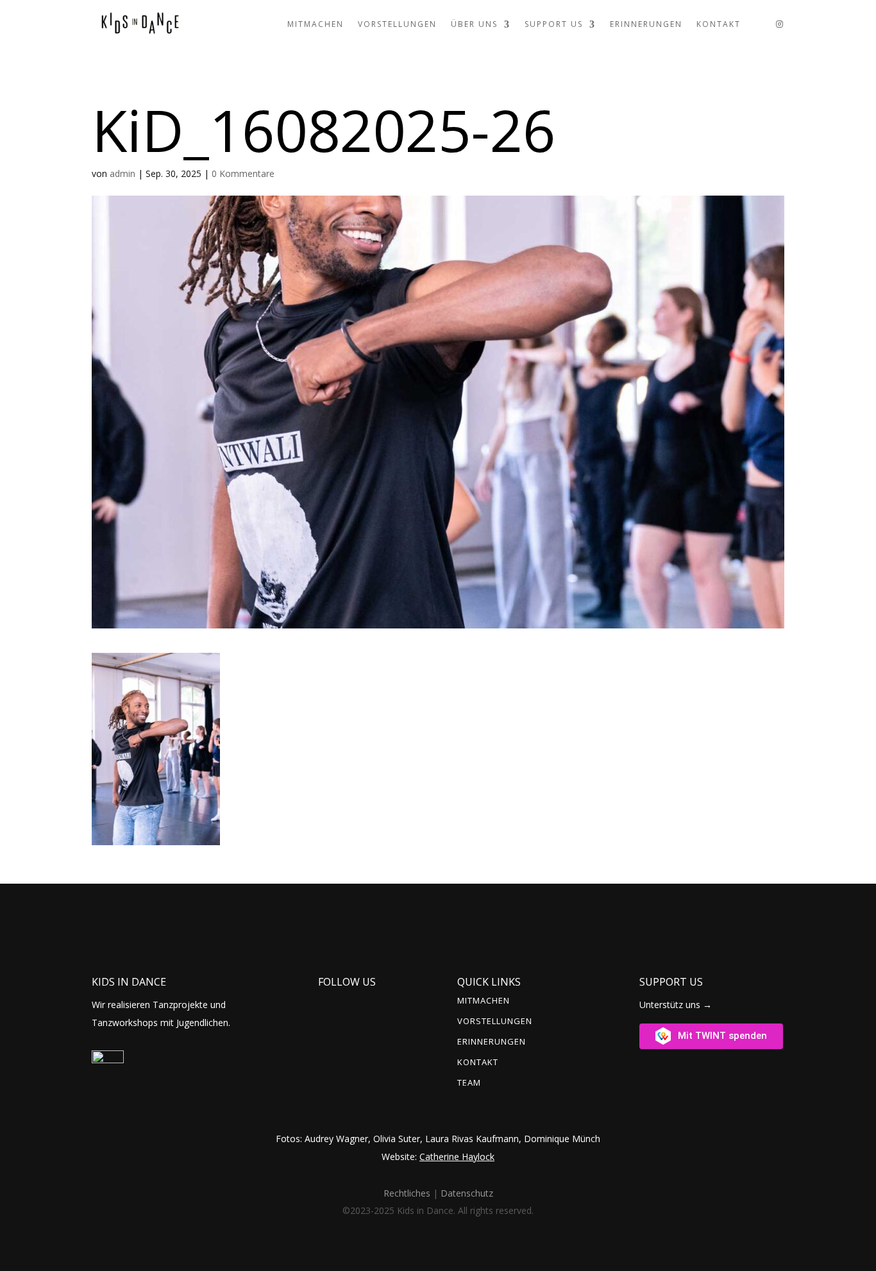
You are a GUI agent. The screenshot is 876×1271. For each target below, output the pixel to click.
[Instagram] (780, 24)
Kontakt (718, 24)
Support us (554, 24)
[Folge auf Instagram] (333, 999)
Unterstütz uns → (675, 1004)
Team (469, 1083)
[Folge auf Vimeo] (356, 999)
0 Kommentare (243, 173)
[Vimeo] (758, 24)
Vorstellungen (397, 24)
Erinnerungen (646, 24)
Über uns (474, 24)
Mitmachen (315, 24)
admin (122, 173)
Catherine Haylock (456, 1156)
